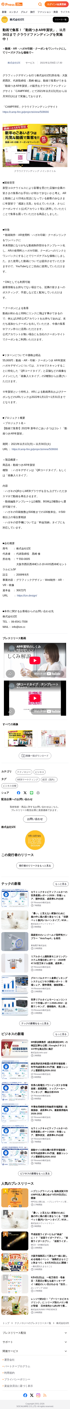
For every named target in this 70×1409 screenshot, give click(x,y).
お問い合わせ (35, 819)
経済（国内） (49, 779)
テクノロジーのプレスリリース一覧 (33, 1323)
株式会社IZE (14, 62)
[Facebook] (18, 792)
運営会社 (9, 1359)
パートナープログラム (16, 1366)
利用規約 (9, 1372)
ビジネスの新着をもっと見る (35, 1173)
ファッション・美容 (47, 12)
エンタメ (13, 12)
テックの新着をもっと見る (35, 1023)
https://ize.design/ (27, 595)
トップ (6, 1323)
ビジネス (39, 772)
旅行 (32, 12)
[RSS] (45, 1395)
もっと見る (61, 884)
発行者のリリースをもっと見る (35, 865)
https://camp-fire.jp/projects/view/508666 (26, 112)
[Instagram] (38, 1395)
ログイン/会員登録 (56, 4)
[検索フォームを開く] (40, 4)
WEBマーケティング (27, 779)
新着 (4, 12)
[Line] (31, 792)
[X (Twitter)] (25, 792)
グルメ (24, 12)
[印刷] (38, 792)
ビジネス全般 (9, 785)
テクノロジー (24, 772)
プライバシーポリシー (16, 1379)
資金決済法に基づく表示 (18, 1386)
